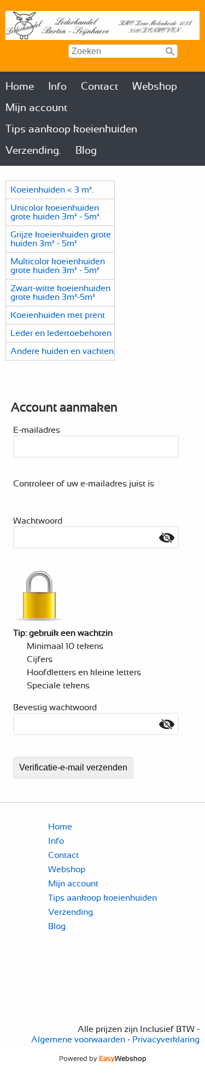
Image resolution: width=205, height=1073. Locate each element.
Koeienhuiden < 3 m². (51, 189)
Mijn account (36, 108)
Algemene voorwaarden (78, 1039)
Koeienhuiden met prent (57, 315)
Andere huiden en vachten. (62, 351)
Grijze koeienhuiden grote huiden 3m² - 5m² (60, 239)
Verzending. (33, 151)
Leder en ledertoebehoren (61, 333)
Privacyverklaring (166, 1039)
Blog (86, 151)
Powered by (103, 1059)
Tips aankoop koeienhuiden (71, 129)
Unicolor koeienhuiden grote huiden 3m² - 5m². (55, 212)
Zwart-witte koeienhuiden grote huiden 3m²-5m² (60, 292)
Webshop (154, 87)
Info (57, 87)
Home (19, 87)
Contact (99, 87)
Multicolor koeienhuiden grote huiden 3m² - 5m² (57, 266)
